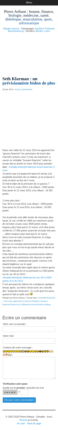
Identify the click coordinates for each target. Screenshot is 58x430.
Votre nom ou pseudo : (14, 324)
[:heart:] (6, 355)
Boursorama (14, 31)
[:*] (50, 351)
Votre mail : (9, 335)
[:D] (21, 351)
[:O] (28, 351)
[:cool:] (47, 351)
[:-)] (6, 351)
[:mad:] (42, 351)
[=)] (9, 351)
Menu (29, 2)
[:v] (4, 354)
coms (47, 31)
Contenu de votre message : (18, 347)
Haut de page (34, 423)
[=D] (23, 351)
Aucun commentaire (23, 89)
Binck (42, 28)
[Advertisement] (29, 53)
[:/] (33, 351)
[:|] (11, 351)
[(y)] (11, 355)
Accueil (21, 423)
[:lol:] (40, 351)
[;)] (30, 351)
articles (39, 31)
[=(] (18, 351)
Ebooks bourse (11, 28)
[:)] (4, 351)
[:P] (35, 351)
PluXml (23, 420)
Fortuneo (50, 28)
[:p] (38, 351)
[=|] (13, 351)
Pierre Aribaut (15, 11)
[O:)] (52, 351)
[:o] (25, 351)
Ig (23, 31)
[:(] (16, 351)
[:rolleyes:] (45, 351)
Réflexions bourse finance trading (36, 304)
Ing (36, 28)
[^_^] (9, 354)
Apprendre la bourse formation (26, 301)
